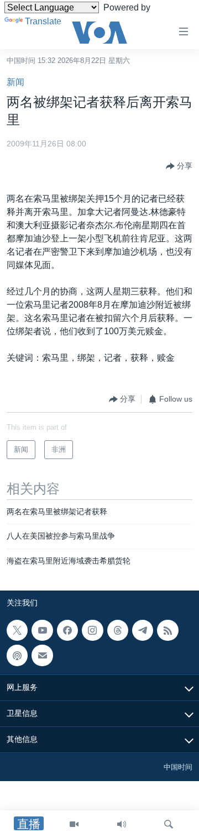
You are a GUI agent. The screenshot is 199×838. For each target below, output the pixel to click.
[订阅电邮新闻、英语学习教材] (42, 655)
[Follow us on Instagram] (92, 630)
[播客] (17, 655)
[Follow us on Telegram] (142, 630)
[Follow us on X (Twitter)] (17, 630)
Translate (43, 21)
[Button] (179, 166)
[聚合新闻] (167, 630)
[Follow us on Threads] (117, 630)
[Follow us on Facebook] (67, 630)
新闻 (15, 82)
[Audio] (121, 824)
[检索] (168, 824)
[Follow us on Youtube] (42, 630)
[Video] (74, 824)
